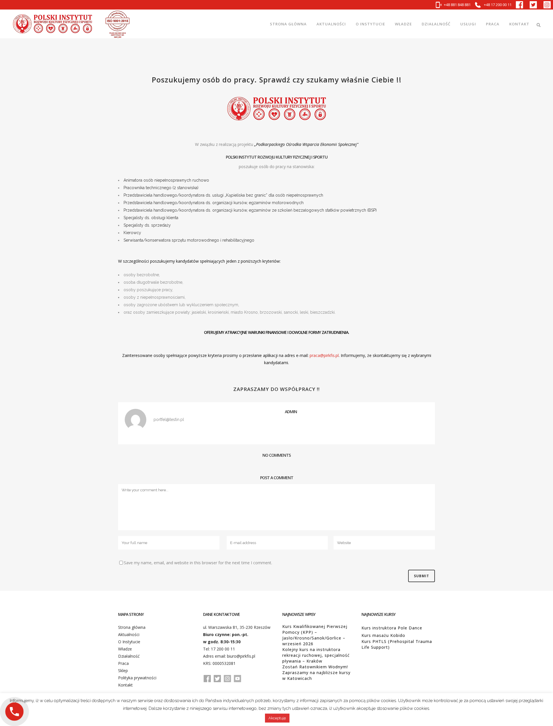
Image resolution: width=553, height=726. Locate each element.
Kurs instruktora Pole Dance (391, 628)
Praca (123, 663)
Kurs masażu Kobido (383, 635)
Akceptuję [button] (277, 718)
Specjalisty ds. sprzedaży (147, 225)
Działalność (129, 656)
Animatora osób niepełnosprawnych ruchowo (166, 180)
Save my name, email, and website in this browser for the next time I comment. (198, 562)
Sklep (123, 670)
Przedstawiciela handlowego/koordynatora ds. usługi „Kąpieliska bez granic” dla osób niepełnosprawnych (223, 195)
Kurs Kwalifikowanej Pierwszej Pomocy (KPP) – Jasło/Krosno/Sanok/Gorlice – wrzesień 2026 (314, 635)
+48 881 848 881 (457, 4)
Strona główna (131, 627)
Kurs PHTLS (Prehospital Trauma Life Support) (396, 644)
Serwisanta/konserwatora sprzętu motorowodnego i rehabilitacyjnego (189, 240)
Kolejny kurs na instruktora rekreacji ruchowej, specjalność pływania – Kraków (316, 655)
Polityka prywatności (137, 677)
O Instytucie (129, 641)
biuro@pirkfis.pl (241, 656)
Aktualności (128, 634)
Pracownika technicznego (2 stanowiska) (161, 187)
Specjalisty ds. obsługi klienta (151, 217)
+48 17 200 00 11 (497, 4)
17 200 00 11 (223, 649)
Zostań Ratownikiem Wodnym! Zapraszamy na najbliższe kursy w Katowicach (316, 672)
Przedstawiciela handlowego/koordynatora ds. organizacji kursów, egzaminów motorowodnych (214, 202)
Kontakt (125, 685)
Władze (125, 649)
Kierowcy (132, 232)
